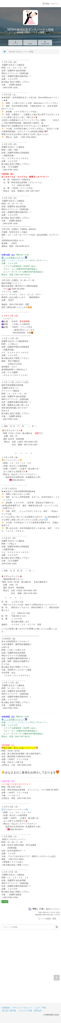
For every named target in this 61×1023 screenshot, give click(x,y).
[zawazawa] (13, 3)
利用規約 (6, 1007)
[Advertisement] (30, 968)
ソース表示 (46, 918)
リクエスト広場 (25, 1010)
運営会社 (38, 1010)
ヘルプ (37, 1007)
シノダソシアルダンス (17, 260)
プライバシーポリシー (22, 1007)
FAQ (44, 1007)
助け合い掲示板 (9, 1010)
